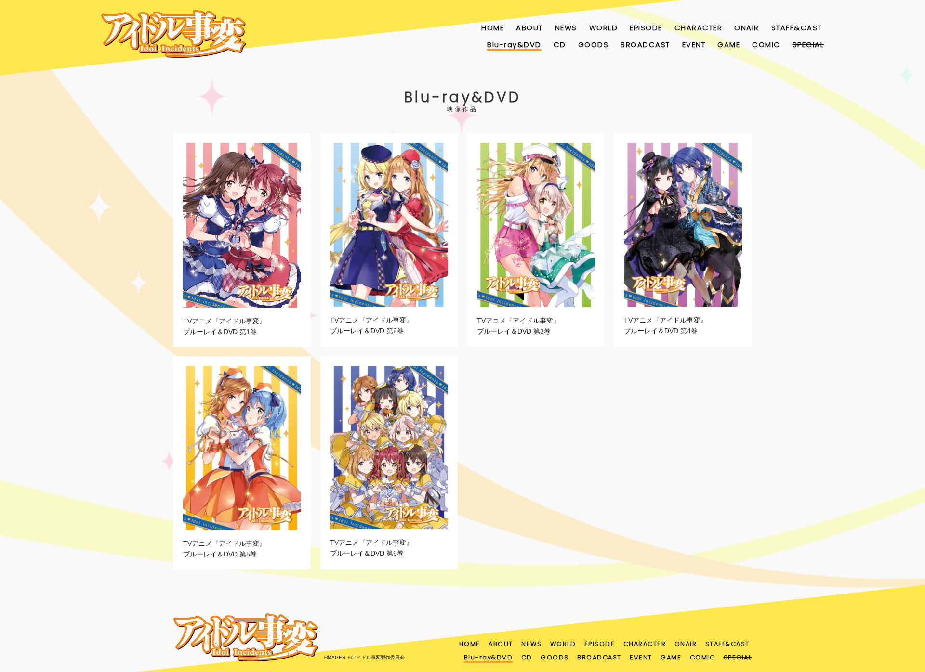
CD (560, 44)
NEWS (566, 28)
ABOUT (529, 28)
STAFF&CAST (796, 28)
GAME (728, 44)
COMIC (766, 44)
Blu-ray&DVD (514, 44)
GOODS (593, 44)
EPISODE (646, 28)
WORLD (603, 28)
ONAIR (746, 28)
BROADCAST (645, 44)
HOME (492, 28)
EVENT (694, 44)
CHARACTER (698, 28)
